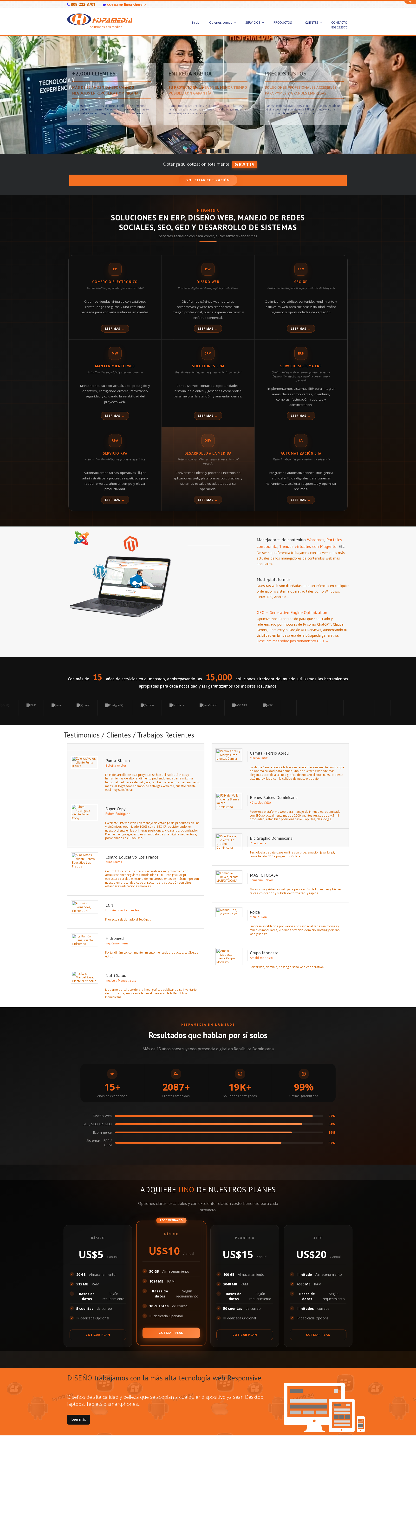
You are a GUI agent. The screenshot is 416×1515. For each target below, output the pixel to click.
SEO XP (301, 282)
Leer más (112, 329)
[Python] (85, 707)
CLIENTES (312, 22)
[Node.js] (114, 707)
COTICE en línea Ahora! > (126, 4)
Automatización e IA (301, 453)
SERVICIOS (253, 22)
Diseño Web (208, 282)
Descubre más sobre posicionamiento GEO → (292, 641)
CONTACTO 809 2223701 (340, 24)
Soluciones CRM (208, 366)
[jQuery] (20, 707)
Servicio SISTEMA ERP (301, 366)
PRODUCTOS (283, 22)
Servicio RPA (115, 453)
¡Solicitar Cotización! (208, 180)
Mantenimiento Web (115, 366)
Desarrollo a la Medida (208, 453)
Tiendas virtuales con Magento (307, 546)
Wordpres (315, 539)
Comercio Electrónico (115, 282)
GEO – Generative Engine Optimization (292, 612)
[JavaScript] (146, 707)
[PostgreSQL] (53, 707)
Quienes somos (221, 22)
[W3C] (206, 707)
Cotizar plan (98, 1335)
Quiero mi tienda (84, 108)
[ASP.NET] (177, 707)
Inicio (196, 22)
